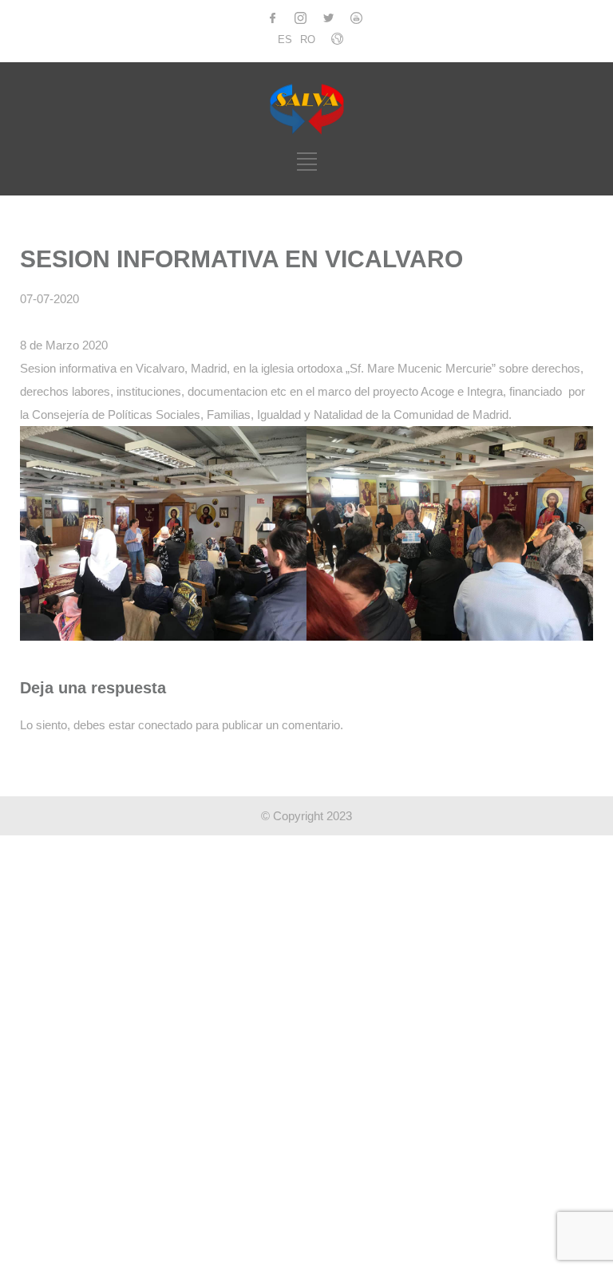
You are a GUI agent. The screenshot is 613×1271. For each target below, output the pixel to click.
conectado (165, 725)
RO (307, 39)
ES (285, 39)
